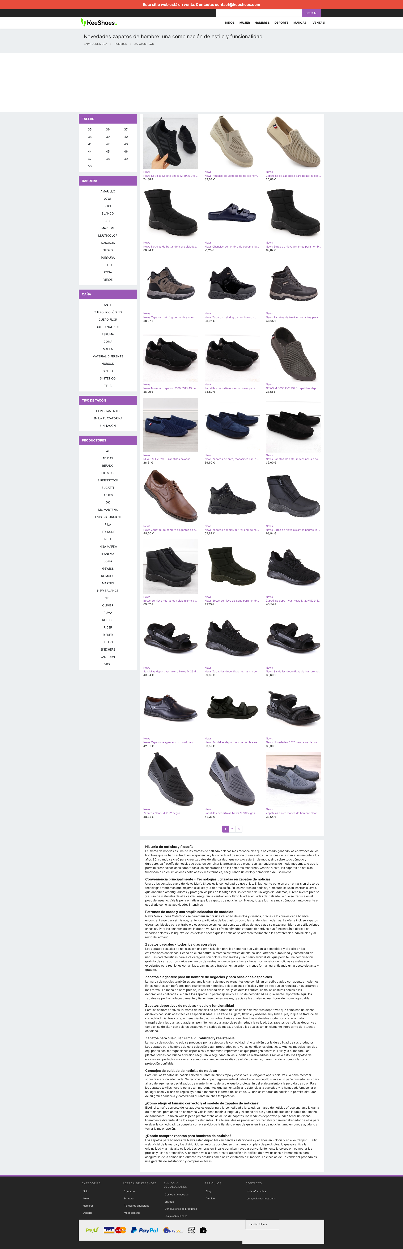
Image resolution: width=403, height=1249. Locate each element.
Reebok (108, 620)
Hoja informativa (256, 1191)
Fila (108, 524)
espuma (108, 334)
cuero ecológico (108, 312)
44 (90, 151)
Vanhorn (108, 657)
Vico (107, 664)
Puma (108, 612)
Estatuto (128, 1198)
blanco (108, 213)
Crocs (108, 495)
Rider (108, 627)
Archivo (210, 1198)
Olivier (107, 605)
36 (108, 129)
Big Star (107, 473)
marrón (107, 228)
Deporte (87, 1212)
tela (107, 385)
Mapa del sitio (132, 1212)
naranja (108, 243)
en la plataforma (107, 418)
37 (126, 129)
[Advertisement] (126, 82)
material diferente (108, 356)
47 (90, 159)
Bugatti (108, 487)
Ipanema (107, 554)
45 (108, 151)
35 (90, 129)
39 (108, 136)
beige (108, 206)
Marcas (299, 22)
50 (90, 166)
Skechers (107, 649)
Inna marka (108, 546)
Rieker (108, 634)
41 (90, 144)
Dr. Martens (108, 509)
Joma (108, 561)
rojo (108, 265)
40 (126, 136)
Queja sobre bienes (176, 1215)
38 (90, 136)
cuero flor (108, 319)
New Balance (107, 590)
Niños (86, 1191)
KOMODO (108, 576)
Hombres (88, 1205)
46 (126, 151)
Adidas (107, 458)
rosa (108, 272)
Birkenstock (108, 480)
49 (126, 159)
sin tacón (108, 425)
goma (107, 341)
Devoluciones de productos (181, 1208)
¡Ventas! (318, 22)
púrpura (108, 257)
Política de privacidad (136, 1205)
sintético (108, 378)
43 (126, 144)
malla (108, 349)
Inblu (107, 539)
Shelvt (107, 642)
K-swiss (108, 568)
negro (108, 250)
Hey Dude (108, 532)
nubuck (108, 363)
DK (108, 502)
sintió (108, 371)
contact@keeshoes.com (237, 4)
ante (108, 305)
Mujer (86, 1198)
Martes (108, 583)
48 (108, 159)
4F (108, 451)
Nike (108, 598)
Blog (208, 1191)
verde (108, 279)
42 (108, 144)
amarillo (108, 191)
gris (108, 221)
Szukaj (311, 13)
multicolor (107, 235)
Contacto (129, 1191)
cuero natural (108, 327)
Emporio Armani (108, 517)
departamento (108, 411)
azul (108, 198)
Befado (108, 465)
